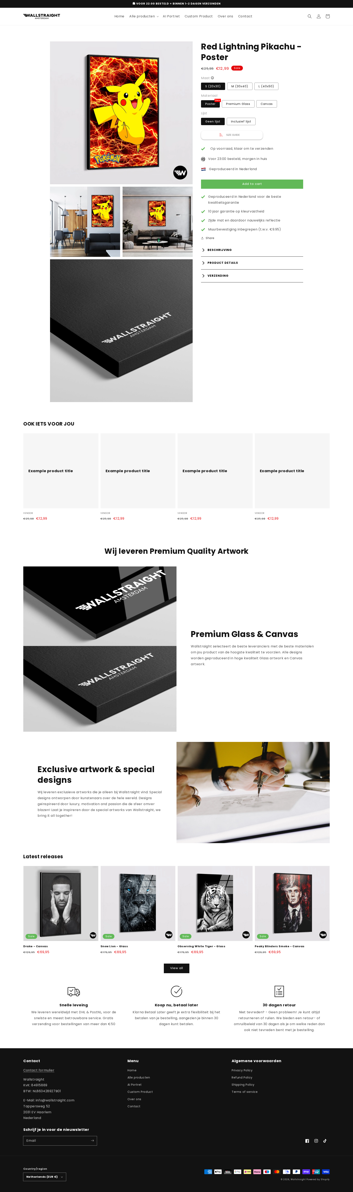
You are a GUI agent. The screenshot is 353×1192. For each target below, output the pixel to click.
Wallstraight (298, 1179)
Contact (133, 1106)
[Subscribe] (92, 1140)
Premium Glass (238, 104)
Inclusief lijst (241, 121)
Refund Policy (242, 1077)
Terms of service (245, 1092)
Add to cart (252, 184)
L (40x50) (266, 86)
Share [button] (210, 238)
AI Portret (134, 1085)
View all (176, 968)
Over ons (134, 1099)
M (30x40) (239, 86)
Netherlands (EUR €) (42, 1177)
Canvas (267, 104)
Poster (212, 103)
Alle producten (138, 1077)
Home (131, 1070)
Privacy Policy (242, 1070)
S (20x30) (213, 86)
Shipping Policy (243, 1085)
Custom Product (140, 1092)
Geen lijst (212, 121)
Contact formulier (38, 1070)
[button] (309, 16)
